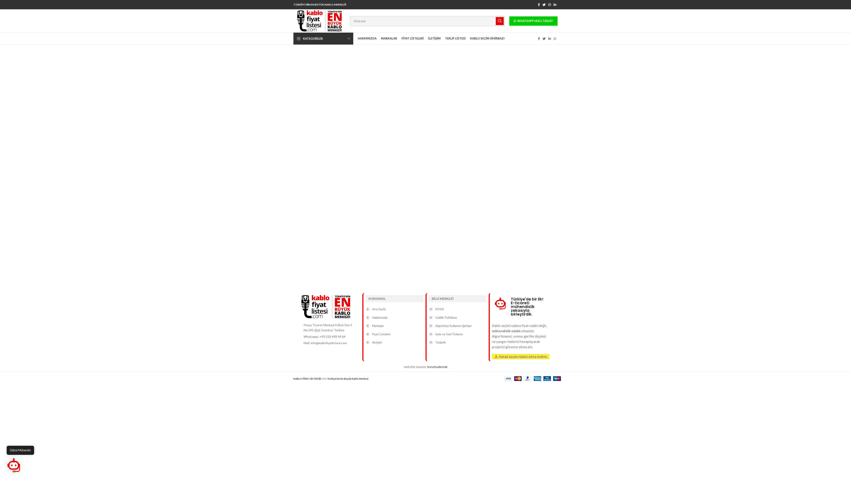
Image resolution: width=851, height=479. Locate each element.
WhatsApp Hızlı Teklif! (535, 21)
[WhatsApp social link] (555, 38)
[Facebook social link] (539, 5)
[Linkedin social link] (555, 5)
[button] (14, 465)
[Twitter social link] (544, 5)
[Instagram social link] (549, 5)
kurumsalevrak (437, 367)
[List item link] (330, 336)
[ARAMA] (500, 21)
